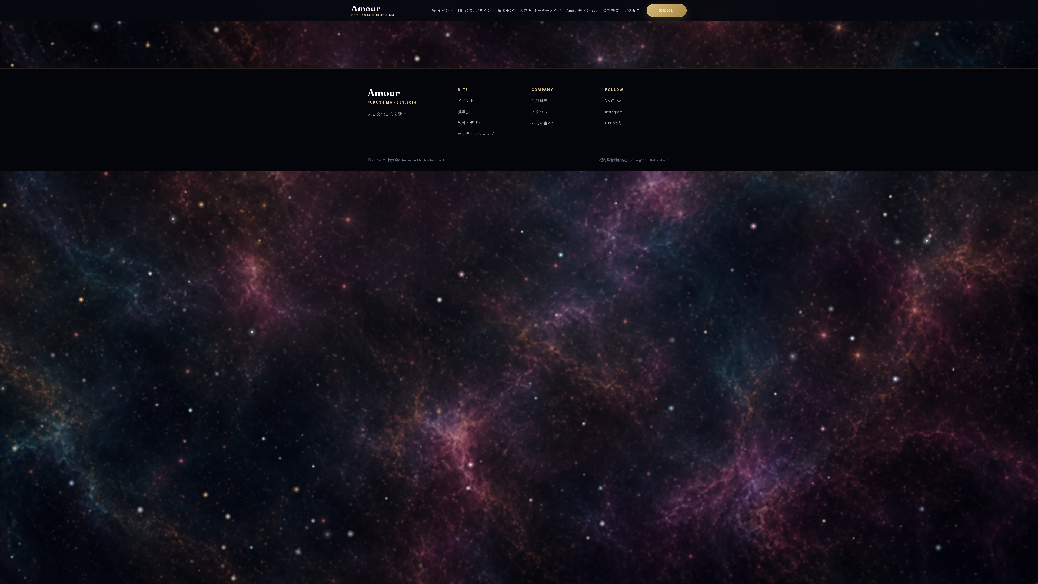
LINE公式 (613, 122)
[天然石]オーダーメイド (540, 10)
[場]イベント (442, 10)
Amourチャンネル (582, 10)
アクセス (632, 10)
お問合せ (666, 10)
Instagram (613, 111)
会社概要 (611, 10)
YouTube (613, 100)
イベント (466, 100)
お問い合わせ (543, 122)
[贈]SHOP (505, 10)
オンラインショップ (476, 134)
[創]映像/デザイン (474, 10)
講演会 (464, 111)
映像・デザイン (472, 122)
